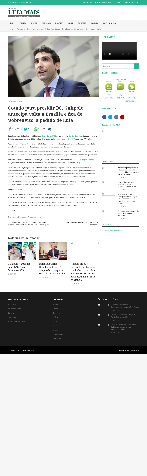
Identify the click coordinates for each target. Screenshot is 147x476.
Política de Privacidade (16, 321)
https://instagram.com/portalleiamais (116, 117)
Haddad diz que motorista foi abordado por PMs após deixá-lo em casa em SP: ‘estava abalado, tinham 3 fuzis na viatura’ (83, 271)
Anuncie (135, 2)
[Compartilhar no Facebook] (14, 129)
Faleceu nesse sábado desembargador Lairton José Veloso (125, 306)
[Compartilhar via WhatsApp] (40, 129)
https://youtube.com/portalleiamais (122, 117)
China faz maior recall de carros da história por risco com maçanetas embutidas (124, 327)
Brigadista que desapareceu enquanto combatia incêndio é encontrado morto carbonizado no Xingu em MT (28, 224)
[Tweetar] (28, 129)
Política (59, 23)
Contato (117, 2)
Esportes (82, 23)
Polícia (23, 23)
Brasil (70, 23)
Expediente (126, 2)
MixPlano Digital (133, 350)
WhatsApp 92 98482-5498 (103, 2)
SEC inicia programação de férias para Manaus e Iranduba (128, 213)
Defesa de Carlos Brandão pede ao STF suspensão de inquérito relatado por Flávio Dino (52, 268)
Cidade (34, 23)
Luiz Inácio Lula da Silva (62, 139)
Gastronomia (109, 23)
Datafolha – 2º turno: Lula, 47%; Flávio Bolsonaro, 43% (19, 267)
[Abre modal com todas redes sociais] (49, 129)
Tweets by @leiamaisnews (112, 231)
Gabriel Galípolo (74, 136)
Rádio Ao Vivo (87, 2)
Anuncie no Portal (14, 309)
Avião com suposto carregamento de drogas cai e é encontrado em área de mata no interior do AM (127, 198)
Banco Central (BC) (49, 136)
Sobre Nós (12, 304)
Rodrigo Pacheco (86, 160)
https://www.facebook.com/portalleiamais (104, 117)
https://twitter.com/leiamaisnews (110, 117)
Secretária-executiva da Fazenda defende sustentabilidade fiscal (127, 184)
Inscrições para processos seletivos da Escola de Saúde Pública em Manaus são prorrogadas (128, 171)
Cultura (94, 23)
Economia (46, 23)
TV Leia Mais (57, 338)
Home (12, 23)
